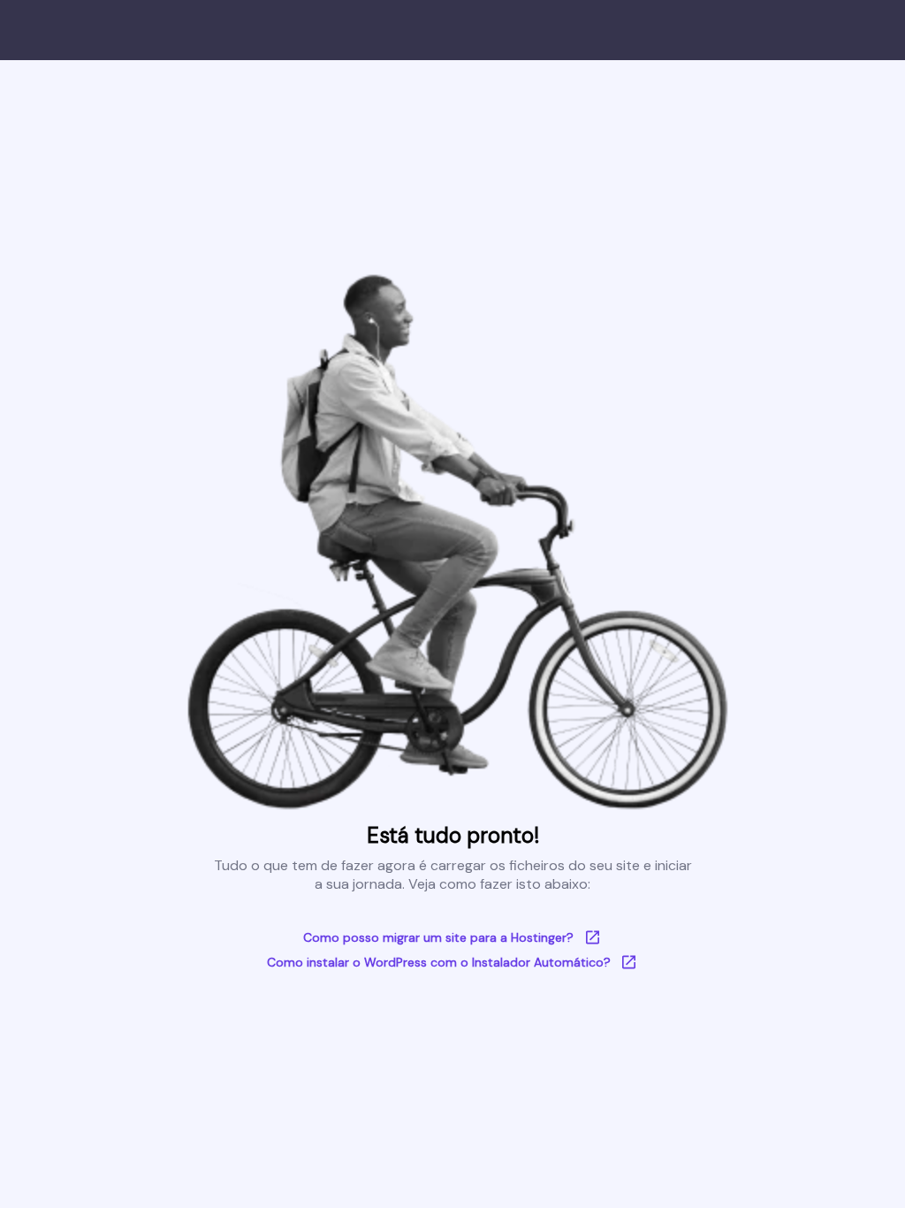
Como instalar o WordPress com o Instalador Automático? (439, 962)
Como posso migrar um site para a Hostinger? (438, 937)
